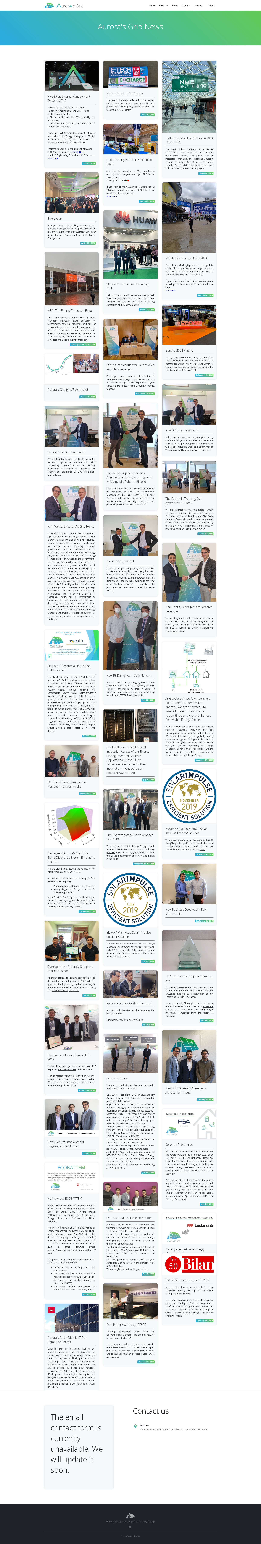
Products (163, 5)
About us (198, 5)
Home (152, 5)
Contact (210, 5)
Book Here (78, 152)
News (175, 5)
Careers (186, 5)
